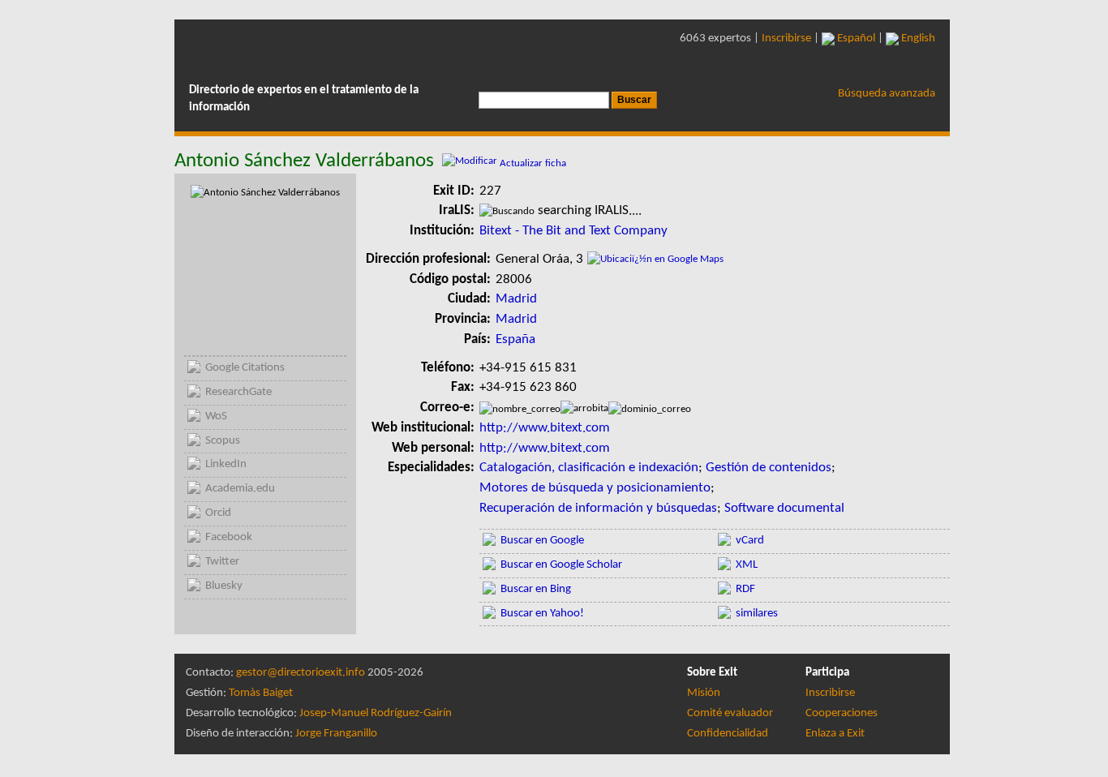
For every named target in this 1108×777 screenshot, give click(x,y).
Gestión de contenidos (768, 467)
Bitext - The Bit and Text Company (573, 231)
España (515, 339)
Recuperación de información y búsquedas (598, 508)
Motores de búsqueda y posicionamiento (595, 488)
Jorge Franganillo (336, 734)
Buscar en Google (542, 540)
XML (747, 565)
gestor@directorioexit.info (300, 673)
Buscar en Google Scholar (561, 565)
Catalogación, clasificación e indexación (588, 467)
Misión (703, 693)
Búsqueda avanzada (886, 94)
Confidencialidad (727, 734)
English (917, 38)
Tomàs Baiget (261, 693)
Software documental (784, 508)
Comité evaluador (730, 713)
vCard (750, 540)
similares (757, 613)
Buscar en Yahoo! (542, 613)
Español (855, 38)
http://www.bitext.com (544, 428)
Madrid (516, 299)
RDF (745, 589)
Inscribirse (786, 38)
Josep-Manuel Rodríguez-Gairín (375, 713)
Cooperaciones (841, 713)
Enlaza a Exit (835, 734)
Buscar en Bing (535, 589)
